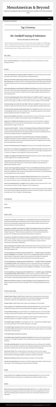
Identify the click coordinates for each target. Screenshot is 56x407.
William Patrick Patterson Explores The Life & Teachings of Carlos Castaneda (23, 280)
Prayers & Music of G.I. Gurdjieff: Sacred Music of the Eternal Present (21, 306)
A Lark (5, 204)
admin (37, 39)
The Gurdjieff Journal (9, 316)
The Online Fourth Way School (11, 344)
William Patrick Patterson (10, 358)
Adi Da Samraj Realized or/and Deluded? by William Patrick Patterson (21, 88)
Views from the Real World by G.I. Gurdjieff (14, 183)
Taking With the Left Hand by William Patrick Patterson (17, 161)
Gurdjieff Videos (8, 303)
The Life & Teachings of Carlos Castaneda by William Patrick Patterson (21, 176)
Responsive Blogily (38, 405)
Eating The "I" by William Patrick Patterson (14, 121)
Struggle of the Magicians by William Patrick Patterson (17, 155)
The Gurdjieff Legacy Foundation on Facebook (15, 334)
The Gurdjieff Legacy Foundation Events (14, 327)
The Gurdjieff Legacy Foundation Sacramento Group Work (18, 337)
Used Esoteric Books (9, 351)
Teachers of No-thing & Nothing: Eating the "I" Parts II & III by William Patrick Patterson (25, 167)
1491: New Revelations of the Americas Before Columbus (18, 74)
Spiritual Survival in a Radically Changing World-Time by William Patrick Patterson (24, 149)
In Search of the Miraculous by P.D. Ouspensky (15, 145)
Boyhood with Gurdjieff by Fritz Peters (13, 116)
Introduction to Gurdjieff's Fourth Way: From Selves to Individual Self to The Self (23, 237)
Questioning (7, 207)
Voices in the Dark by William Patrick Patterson (15, 188)
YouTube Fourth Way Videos (11, 361)
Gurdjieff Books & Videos (10, 296)
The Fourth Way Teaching (10, 311)
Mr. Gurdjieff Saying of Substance (28, 35)
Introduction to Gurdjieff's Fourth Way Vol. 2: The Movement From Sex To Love (23, 219)
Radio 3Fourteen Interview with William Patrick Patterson (18, 389)
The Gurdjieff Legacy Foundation (12, 321)
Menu (49, 18)
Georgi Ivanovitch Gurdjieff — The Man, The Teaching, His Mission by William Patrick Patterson (27, 128)
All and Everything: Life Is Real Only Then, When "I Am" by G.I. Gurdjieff (21, 104)
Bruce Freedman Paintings (10, 60)
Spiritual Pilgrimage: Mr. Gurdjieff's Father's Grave (16, 245)
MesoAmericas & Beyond (28, 7)
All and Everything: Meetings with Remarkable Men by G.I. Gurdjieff (20, 109)
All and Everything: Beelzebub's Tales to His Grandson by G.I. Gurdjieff (21, 97)
